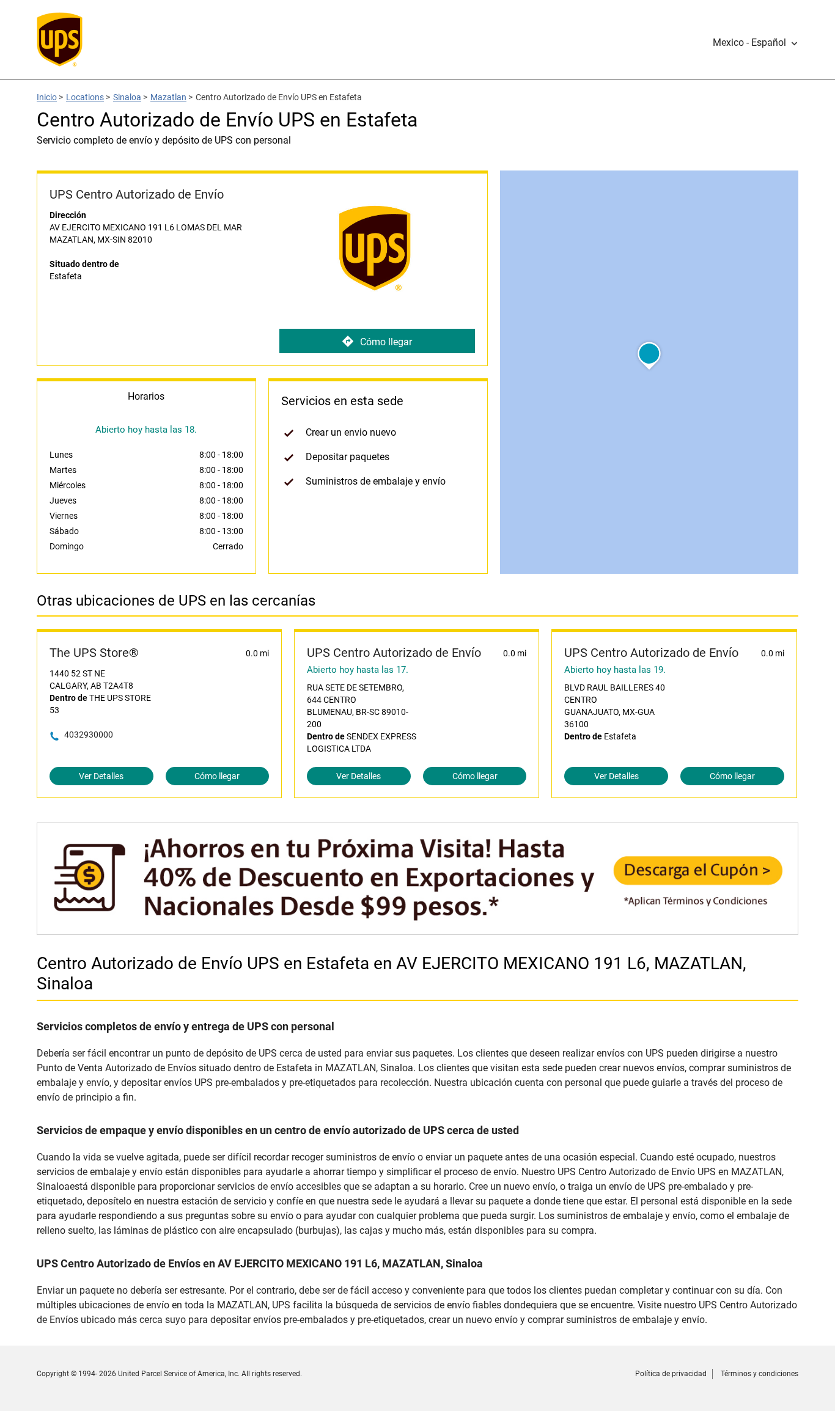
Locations (85, 97)
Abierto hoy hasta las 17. (357, 669)
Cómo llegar (386, 342)
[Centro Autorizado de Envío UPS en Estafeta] (417, 928)
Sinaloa (127, 97)
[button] (755, 42)
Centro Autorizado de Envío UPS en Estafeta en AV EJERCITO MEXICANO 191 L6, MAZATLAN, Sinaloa (391, 973)
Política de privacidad (671, 1373)
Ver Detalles (101, 776)
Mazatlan (168, 97)
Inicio (47, 97)
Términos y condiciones (759, 1373)
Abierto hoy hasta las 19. (615, 669)
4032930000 (88, 734)
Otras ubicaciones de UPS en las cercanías (176, 600)
